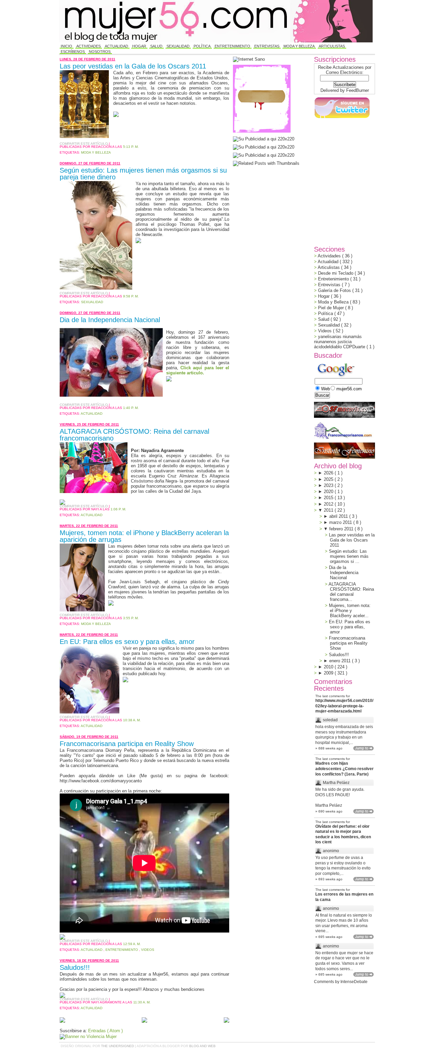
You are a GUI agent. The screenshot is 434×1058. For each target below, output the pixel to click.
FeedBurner (357, 90)
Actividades (88, 46)
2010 (329, 666)
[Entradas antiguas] (226, 1020)
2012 (329, 504)
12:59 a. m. (132, 944)
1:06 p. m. (118, 509)
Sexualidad (178, 46)
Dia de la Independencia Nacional (110, 320)
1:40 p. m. (131, 408)
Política (202, 46)
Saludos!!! (75, 967)
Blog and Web (202, 1046)
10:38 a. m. (132, 720)
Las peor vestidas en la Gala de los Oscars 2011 (133, 66)
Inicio (66, 46)
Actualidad (116, 46)
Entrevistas (266, 46)
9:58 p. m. (131, 296)
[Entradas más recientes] (62, 1020)
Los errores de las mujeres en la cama (344, 897)
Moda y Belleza (299, 46)
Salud (156, 46)
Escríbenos (73, 52)
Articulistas (332, 46)
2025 (329, 479)
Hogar (139, 46)
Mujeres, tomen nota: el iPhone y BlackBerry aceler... (350, 610)
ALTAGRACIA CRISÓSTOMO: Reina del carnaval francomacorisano (134, 435)
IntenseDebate (354, 981)
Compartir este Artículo (84, 143)
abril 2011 (339, 516)
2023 (329, 485)
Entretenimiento (232, 46)
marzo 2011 (341, 522)
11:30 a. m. (142, 1002)
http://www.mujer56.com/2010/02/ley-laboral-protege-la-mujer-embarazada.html (344, 705)
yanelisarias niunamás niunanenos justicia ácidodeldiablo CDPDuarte (340, 341)
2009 (329, 672)
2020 (329, 491)
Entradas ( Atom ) (105, 1030)
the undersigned (118, 1046)
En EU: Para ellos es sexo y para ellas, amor (127, 641)
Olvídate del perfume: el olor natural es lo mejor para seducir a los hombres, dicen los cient (343, 834)
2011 (329, 510)
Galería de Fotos (335, 290)
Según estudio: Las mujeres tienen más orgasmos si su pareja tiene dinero (143, 173)
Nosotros (100, 52)
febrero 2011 (342, 528)
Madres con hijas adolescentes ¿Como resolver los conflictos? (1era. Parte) (344, 768)
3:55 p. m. (131, 618)
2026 (329, 472)
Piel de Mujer (331, 307)
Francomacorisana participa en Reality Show (127, 743)
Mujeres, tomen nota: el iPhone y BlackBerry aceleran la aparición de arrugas (144, 536)
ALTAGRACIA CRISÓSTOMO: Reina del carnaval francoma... (351, 592)
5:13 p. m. (131, 147)
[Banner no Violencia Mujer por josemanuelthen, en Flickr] (88, 1036)
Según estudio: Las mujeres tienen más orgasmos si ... (349, 556)
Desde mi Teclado (336, 273)
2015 (329, 497)
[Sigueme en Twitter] (342, 118)
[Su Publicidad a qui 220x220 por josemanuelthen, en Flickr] (263, 147)
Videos (147, 950)
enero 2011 (340, 660)
